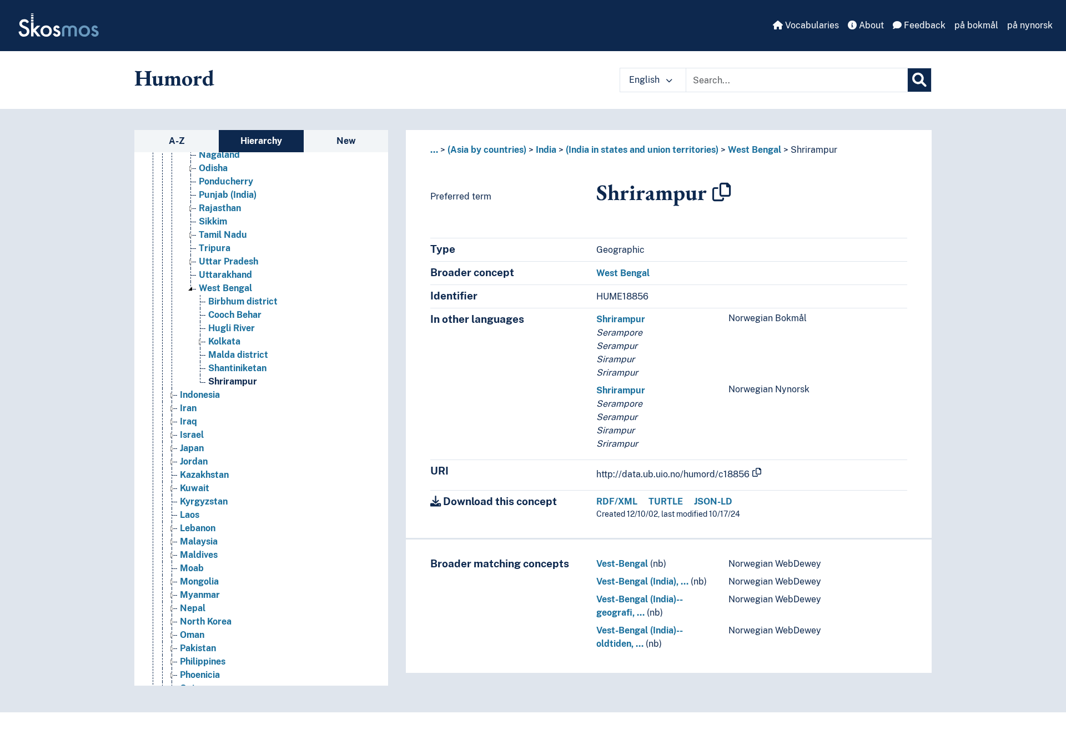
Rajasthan (220, 208)
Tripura (214, 248)
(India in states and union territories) (642, 149)
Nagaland (219, 154)
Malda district (238, 354)
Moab (192, 568)
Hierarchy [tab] (261, 141)
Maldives (199, 555)
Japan (192, 448)
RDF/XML (616, 501)
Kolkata (224, 341)
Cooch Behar (235, 314)
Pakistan (198, 648)
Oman (192, 635)
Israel (192, 435)
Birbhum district (243, 301)
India (546, 149)
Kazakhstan (204, 475)
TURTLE (665, 501)
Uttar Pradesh (228, 261)
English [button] (645, 79)
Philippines (202, 661)
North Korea (206, 621)
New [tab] (346, 141)
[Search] (919, 80)
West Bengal (225, 288)
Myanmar (200, 595)
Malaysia (199, 541)
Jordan (194, 461)
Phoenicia (200, 675)
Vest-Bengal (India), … (642, 581)
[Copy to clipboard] (722, 192)
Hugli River (231, 328)
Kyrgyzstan (204, 501)
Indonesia (200, 395)
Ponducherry (226, 181)
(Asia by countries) (486, 149)
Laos (189, 515)
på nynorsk (1030, 25)
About (870, 25)
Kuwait (194, 488)
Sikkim (213, 221)
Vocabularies (811, 25)
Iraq (188, 421)
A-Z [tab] (177, 141)
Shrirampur (232, 381)
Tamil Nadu (223, 234)
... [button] (434, 149)
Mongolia (199, 581)
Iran (188, 408)
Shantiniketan (237, 368)
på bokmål (976, 25)
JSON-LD (713, 501)
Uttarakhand (225, 274)
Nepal (192, 608)
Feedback (924, 25)
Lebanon (197, 528)
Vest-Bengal (622, 563)
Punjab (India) (228, 194)
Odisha (213, 168)
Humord (174, 77)
